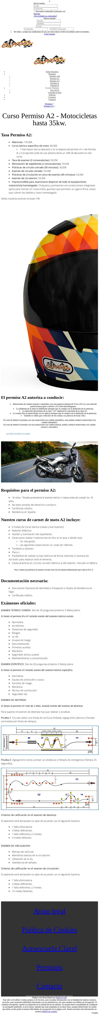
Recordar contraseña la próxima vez (50, 11)
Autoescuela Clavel (49, 948)
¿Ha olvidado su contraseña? (45, 16)
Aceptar (95, 1013)
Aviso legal (49, 911)
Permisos (50, 967)
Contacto (49, 986)
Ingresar (37, 14)
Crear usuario (49, 34)
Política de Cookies (49, 930)
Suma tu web (61, 997)
